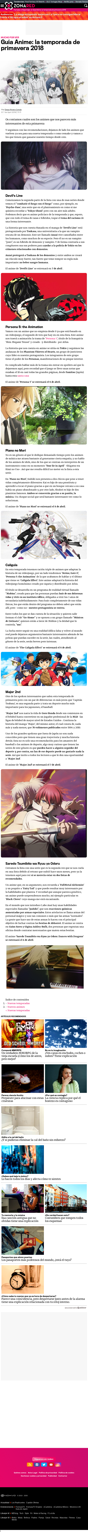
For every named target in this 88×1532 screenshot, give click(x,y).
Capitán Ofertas (32, 1503)
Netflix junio (68, 2)
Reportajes (26, 10)
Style (27, 1513)
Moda (20, 1518)
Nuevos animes (16, 1006)
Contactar (62, 1476)
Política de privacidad (48, 1473)
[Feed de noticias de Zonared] (30, 1465)
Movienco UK (75, 1507)
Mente (14, 1520)
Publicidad (52, 1476)
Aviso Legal (32, 1473)
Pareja (41, 1518)
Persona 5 (51, 338)
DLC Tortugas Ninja (54, 2)
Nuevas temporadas (18, 1003)
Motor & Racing (40, 1513)
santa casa (23, 375)
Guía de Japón (22, 1509)
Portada (17, 10)
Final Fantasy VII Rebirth (34, 2)
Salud (47, 1518)
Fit (31, 1513)
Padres (34, 1518)
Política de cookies (66, 1473)
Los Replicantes (18, 1503)
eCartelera (48, 1507)
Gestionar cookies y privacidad (33, 1476)
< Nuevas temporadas (18, 1010)
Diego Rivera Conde (13, 110)
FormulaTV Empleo (34, 1507)
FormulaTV (20, 1507)
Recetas (55, 1518)
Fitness (72, 1518)
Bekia (14, 1518)
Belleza (27, 1518)
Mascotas (63, 1518)
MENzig (15, 1513)
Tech (21, 1513)
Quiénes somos (20, 1473)
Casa (78, 1518)
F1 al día (51, 1513)
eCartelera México (61, 1507)
